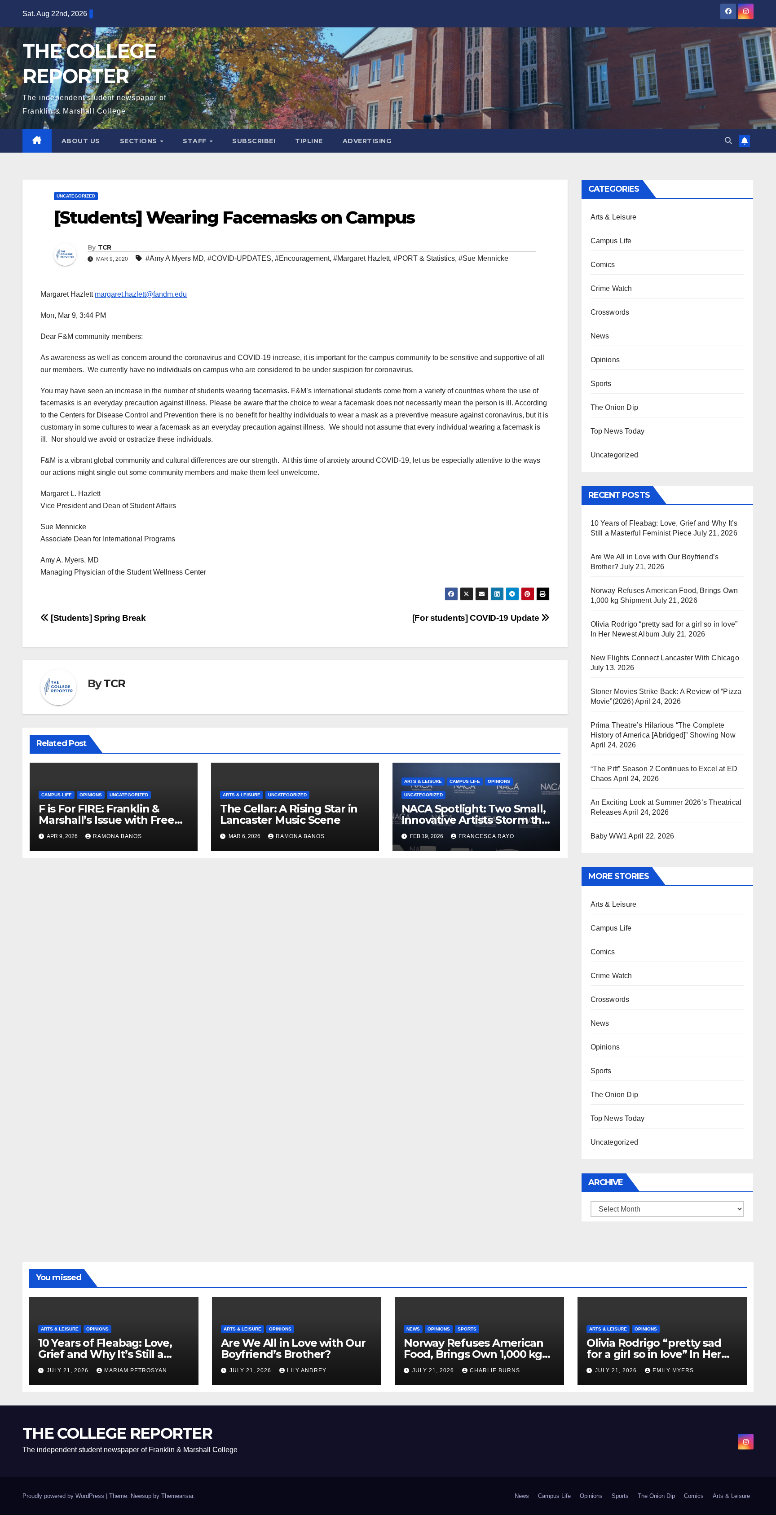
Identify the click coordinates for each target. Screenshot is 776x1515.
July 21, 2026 (68, 1370)
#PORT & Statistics (424, 258)
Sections (139, 141)
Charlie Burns (495, 1370)
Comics (603, 264)
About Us (81, 141)
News (600, 336)
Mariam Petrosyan (135, 1370)
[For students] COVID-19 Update (476, 618)
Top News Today (618, 431)
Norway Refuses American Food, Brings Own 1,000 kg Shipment (473, 1354)
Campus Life (56, 794)
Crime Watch (611, 288)
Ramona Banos (117, 836)
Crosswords (610, 312)
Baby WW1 (609, 836)
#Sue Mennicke (483, 258)
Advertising (367, 141)
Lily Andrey (306, 1370)
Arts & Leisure (241, 794)
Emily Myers (673, 1370)
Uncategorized (76, 195)
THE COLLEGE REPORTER (117, 1433)
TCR (104, 247)
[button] (728, 141)
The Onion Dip (615, 407)
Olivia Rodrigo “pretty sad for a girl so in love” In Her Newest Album (653, 1354)
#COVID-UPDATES (239, 258)
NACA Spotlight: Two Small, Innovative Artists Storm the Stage (474, 820)
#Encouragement (302, 258)
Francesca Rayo (486, 836)
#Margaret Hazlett (361, 258)
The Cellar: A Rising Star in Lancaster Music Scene (288, 814)
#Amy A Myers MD (175, 258)
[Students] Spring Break (97, 618)
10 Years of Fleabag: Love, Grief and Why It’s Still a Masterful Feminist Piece (105, 1354)
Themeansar (177, 1496)
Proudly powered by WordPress (64, 1496)
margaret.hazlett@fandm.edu (141, 294)
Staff (195, 141)
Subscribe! (253, 141)
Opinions (90, 794)
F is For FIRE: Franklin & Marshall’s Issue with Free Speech (106, 820)
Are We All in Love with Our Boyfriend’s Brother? (293, 1348)
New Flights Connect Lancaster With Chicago (665, 658)
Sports (601, 383)
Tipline (309, 141)
